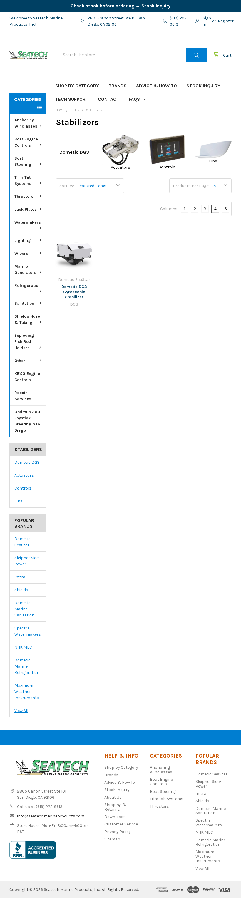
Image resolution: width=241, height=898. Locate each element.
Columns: (169, 208)
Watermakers (27, 222)
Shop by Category (77, 85)
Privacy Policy (117, 831)
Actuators (24, 475)
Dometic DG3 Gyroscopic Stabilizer (74, 291)
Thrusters (24, 196)
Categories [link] (28, 99)
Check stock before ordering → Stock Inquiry (120, 6)
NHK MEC (23, 647)
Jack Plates (25, 209)
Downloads (115, 816)
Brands (117, 85)
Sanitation (24, 303)
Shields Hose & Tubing (27, 319)
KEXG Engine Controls (27, 376)
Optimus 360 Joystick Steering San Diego (27, 421)
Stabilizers (95, 110)
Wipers (21, 253)
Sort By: (66, 185)
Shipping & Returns (115, 807)
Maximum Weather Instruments (26, 691)
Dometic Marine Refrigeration (26, 666)
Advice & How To (156, 85)
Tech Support (71, 99)
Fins (18, 501)
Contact (108, 99)
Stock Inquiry (203, 85)
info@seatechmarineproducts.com (50, 816)
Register (226, 21)
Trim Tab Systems (22, 180)
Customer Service (121, 824)
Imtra (19, 576)
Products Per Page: (191, 185)
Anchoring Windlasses (25, 123)
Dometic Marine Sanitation (24, 609)
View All (21, 710)
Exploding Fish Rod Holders (24, 341)
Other (19, 360)
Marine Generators (25, 269)
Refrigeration (27, 285)
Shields (21, 589)
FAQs (135, 99)
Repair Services (22, 395)
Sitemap (112, 839)
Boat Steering (22, 161)
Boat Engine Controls (26, 142)
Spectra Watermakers (27, 631)
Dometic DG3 (27, 462)
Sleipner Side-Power (27, 561)
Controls (22, 488)
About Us (113, 797)
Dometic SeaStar (22, 541)
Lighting (22, 240)
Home (60, 110)
